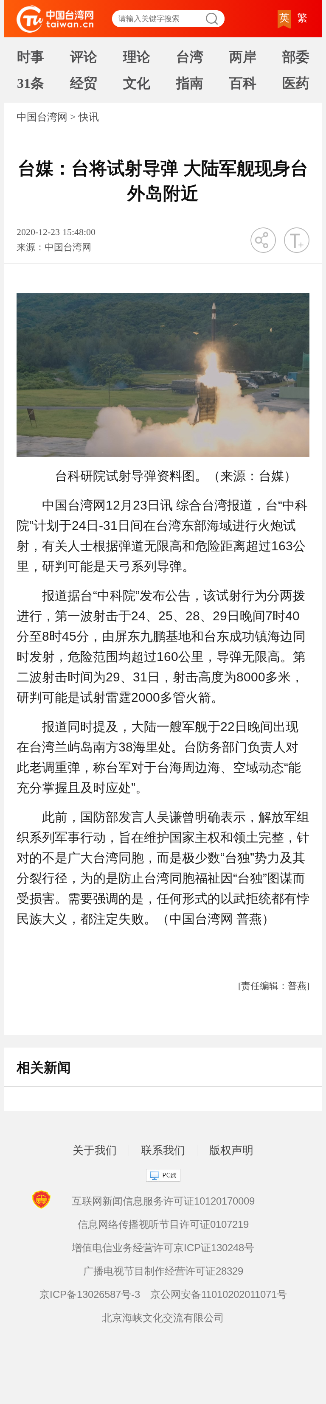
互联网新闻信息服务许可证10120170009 (163, 1201)
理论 (136, 56)
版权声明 (231, 1150)
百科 (242, 83)
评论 (83, 56)
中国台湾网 (42, 117)
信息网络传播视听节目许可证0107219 (163, 1224)
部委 (295, 56)
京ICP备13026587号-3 (89, 1294)
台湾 (189, 56)
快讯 (89, 117)
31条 (30, 83)
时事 (30, 56)
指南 (189, 83)
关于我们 (95, 1150)
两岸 (242, 56)
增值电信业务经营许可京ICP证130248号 (163, 1247)
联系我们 (163, 1150)
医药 (295, 83)
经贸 (83, 83)
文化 (136, 83)
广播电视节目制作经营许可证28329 (163, 1271)
